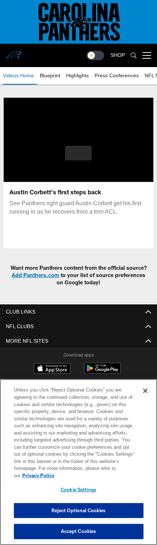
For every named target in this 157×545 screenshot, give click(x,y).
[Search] (134, 55)
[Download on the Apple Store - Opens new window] (52, 369)
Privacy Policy (38, 475)
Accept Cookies (78, 531)
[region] (78, 462)
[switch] (95, 55)
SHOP (118, 55)
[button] (78, 153)
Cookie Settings (78, 490)
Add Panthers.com (35, 275)
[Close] (145, 391)
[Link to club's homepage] (14, 52)
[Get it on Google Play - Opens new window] (102, 372)
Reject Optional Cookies (78, 510)
